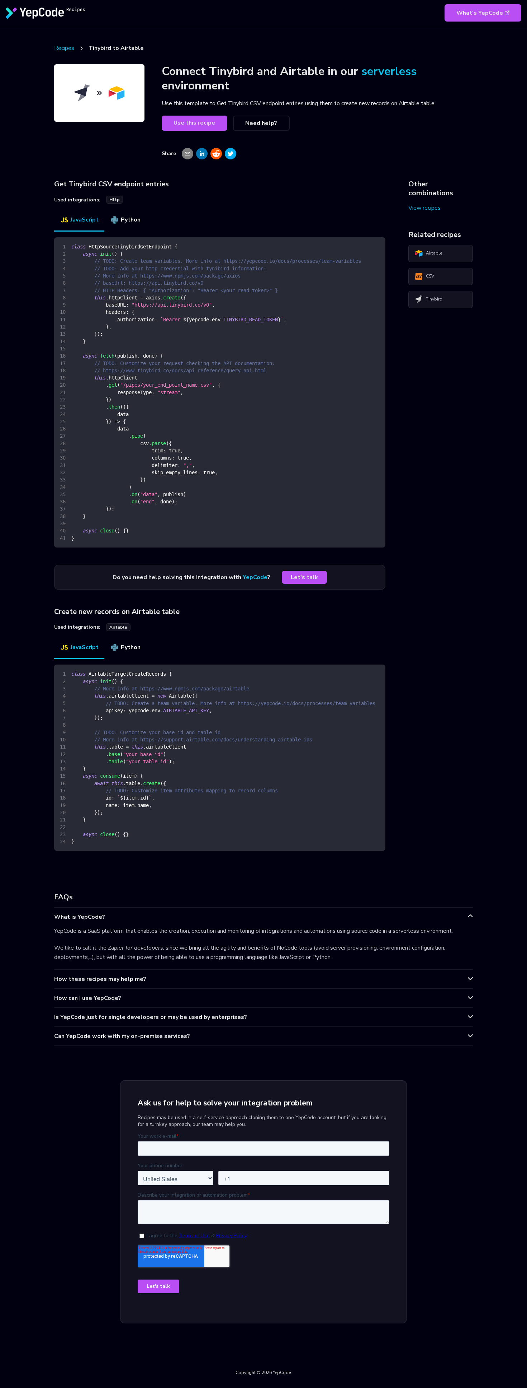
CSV (430, 276)
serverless (389, 71)
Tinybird (434, 299)
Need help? (261, 123)
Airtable (434, 253)
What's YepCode (479, 13)
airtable (118, 627)
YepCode (255, 577)
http (114, 199)
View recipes (424, 208)
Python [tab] (131, 220)
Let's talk (304, 577)
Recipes (64, 48)
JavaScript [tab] (85, 220)
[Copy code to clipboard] (377, 246)
